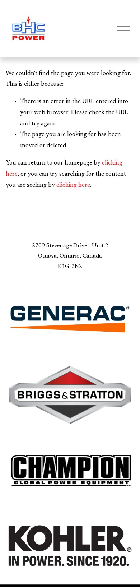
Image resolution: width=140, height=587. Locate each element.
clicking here (73, 185)
